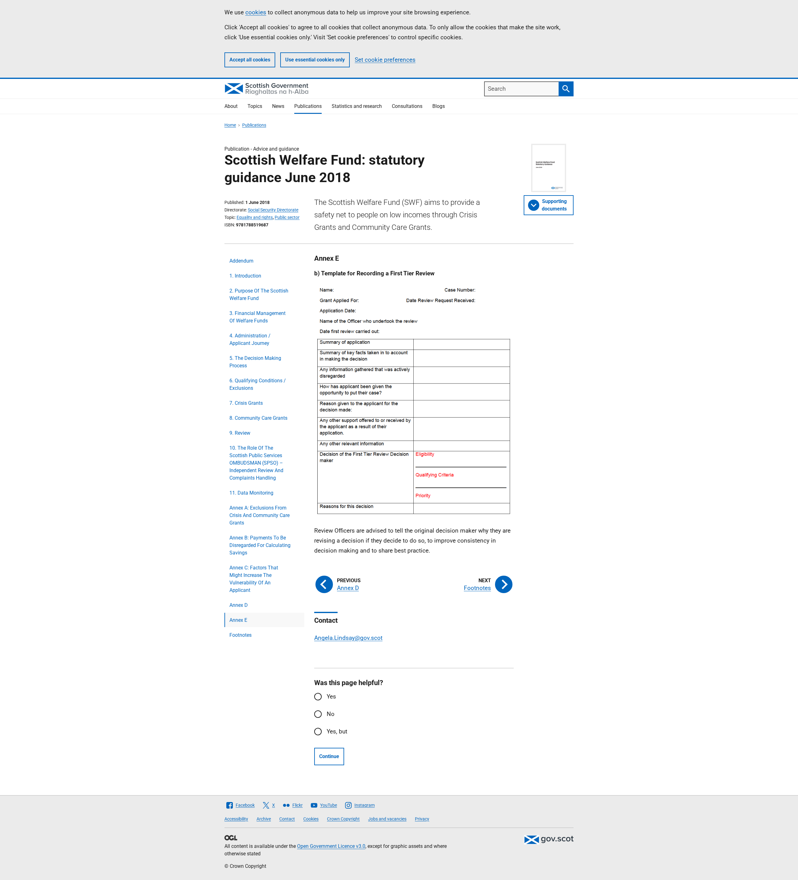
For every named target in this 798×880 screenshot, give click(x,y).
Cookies (311, 818)
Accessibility (236, 818)
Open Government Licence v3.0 (331, 846)
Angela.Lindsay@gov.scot (348, 637)
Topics (255, 106)
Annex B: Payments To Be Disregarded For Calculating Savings (260, 545)
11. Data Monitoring (251, 493)
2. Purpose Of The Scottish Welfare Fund (258, 294)
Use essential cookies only (315, 60)
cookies (255, 12)
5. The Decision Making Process (255, 362)
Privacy (422, 818)
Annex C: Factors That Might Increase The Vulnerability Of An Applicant (253, 579)
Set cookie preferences (385, 59)
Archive (264, 818)
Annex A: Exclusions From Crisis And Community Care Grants (259, 515)
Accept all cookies (249, 60)
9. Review (239, 433)
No (330, 714)
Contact (287, 818)
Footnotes (240, 635)
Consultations (407, 106)
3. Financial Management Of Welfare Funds (257, 317)
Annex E (238, 620)
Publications (308, 106)
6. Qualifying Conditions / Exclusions (257, 384)
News (278, 106)
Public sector (287, 217)
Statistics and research (357, 106)
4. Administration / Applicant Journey (250, 339)
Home (230, 125)
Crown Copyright (343, 818)
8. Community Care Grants (258, 418)
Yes (331, 696)
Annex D (238, 605)
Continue (329, 756)
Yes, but (337, 731)
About (231, 106)
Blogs (438, 106)
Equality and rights (255, 217)
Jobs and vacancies (387, 818)
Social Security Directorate (273, 209)
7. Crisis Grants (246, 403)
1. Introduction (245, 276)
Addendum (241, 261)
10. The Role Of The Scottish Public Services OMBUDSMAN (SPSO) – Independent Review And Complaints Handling (256, 463)
